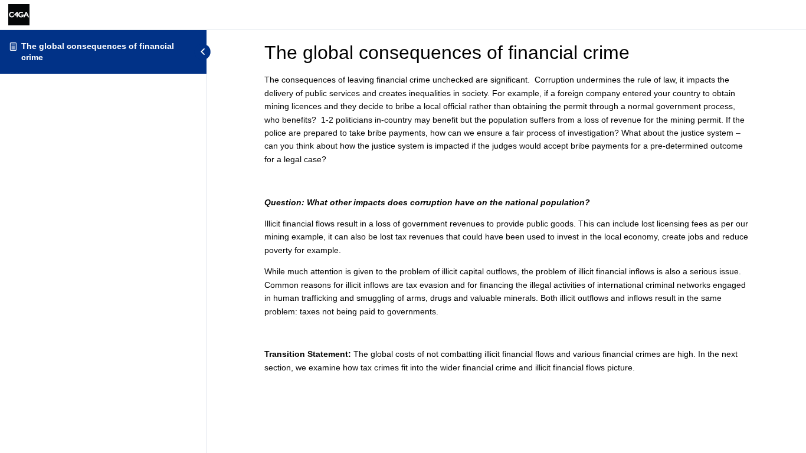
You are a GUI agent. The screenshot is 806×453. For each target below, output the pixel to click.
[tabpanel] (506, 223)
